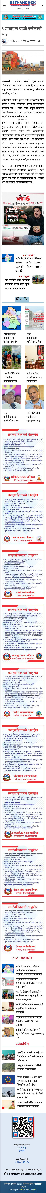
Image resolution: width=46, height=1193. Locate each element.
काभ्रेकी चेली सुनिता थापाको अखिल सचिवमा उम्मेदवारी (29, 1104)
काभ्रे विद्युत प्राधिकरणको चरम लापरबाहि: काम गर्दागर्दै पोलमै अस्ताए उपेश (30, 1094)
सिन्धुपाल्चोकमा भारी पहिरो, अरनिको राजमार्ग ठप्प (29, 1067)
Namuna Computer (28, 1189)
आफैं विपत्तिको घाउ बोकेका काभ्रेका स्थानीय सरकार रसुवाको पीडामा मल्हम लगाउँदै (29, 970)
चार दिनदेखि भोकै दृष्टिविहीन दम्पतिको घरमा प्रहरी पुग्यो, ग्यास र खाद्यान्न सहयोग (11, 381)
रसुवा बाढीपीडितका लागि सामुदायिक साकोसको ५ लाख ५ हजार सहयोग (34, 341)
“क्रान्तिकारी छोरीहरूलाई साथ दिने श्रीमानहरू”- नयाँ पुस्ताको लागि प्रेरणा (30, 1056)
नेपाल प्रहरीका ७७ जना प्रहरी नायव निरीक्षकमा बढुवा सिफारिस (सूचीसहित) (29, 1081)
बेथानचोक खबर (13, 41)
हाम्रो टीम (21, 1150)
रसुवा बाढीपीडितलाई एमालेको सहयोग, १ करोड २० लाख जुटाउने (11, 420)
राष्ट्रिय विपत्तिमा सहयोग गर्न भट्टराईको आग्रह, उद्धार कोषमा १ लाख (34, 420)
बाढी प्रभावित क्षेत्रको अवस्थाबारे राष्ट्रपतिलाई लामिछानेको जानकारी (34, 381)
